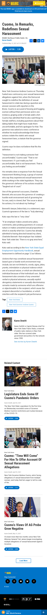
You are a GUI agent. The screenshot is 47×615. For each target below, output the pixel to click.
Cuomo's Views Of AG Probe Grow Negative (22, 527)
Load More (23, 561)
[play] (3, 612)
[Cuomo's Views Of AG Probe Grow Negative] (22, 507)
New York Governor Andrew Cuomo (21, 304)
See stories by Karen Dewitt (25, 341)
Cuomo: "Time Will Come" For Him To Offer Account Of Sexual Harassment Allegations (22, 461)
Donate (40, 3)
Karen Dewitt (7, 40)
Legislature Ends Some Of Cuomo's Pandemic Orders (21, 396)
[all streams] (44, 612)
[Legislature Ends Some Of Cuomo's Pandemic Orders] (22, 376)
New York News (14, 300)
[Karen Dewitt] (7, 324)
